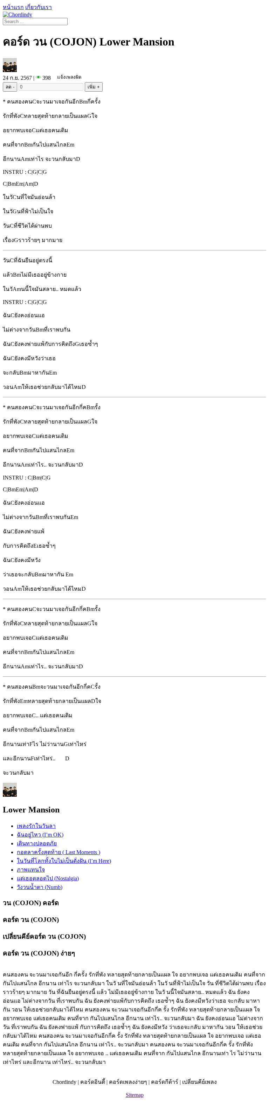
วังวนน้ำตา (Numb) (39, 887)
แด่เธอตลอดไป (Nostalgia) (48, 878)
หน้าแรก (13, 7)
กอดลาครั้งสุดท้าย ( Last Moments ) (58, 852)
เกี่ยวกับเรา (38, 7)
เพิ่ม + (94, 87)
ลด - (10, 87)
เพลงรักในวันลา (36, 826)
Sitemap (135, 1095)
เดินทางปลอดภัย (37, 843)
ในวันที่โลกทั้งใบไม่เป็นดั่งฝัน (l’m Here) (64, 861)
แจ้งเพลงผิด (69, 77)
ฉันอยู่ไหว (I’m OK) (40, 835)
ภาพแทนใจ (31, 870)
